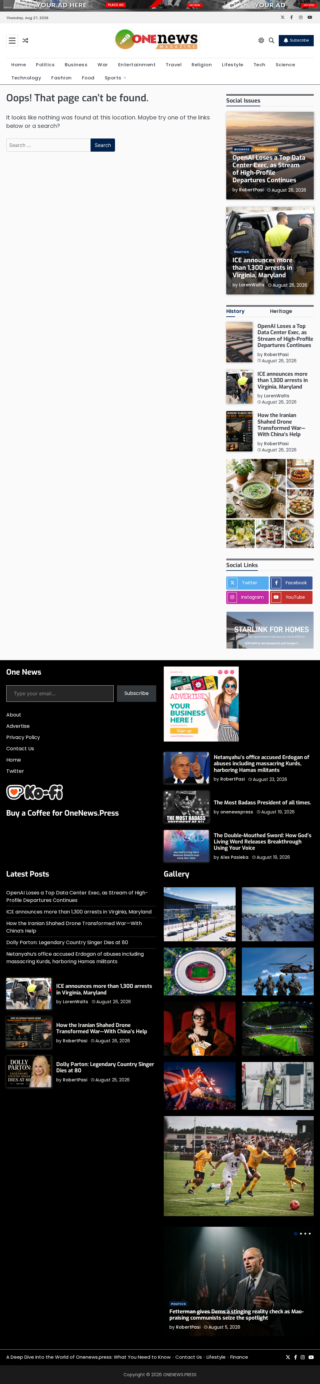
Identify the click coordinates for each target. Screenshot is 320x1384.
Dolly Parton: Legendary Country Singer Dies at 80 (67, 942)
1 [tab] (296, 1234)
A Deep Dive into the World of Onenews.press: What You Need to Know (88, 1357)
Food (88, 77)
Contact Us (20, 748)
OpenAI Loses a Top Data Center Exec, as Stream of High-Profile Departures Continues (268, 168)
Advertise (18, 726)
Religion (202, 64)
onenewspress (236, 812)
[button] (256, 488)
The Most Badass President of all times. (262, 802)
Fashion (61, 77)
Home (18, 64)
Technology (26, 77)
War (103, 64)
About (13, 714)
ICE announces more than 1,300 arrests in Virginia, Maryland (262, 267)
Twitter (15, 771)
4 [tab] (310, 1234)
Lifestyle (232, 64)
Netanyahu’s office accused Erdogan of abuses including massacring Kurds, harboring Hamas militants (261, 764)
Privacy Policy (23, 737)
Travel (174, 64)
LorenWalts (251, 285)
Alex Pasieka (234, 857)
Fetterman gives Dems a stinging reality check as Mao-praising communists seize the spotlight (236, 1314)
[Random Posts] (25, 40)
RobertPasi (251, 190)
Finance (239, 1357)
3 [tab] (305, 1234)
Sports (113, 77)
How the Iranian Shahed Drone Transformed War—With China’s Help (281, 425)
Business (76, 64)
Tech (259, 64)
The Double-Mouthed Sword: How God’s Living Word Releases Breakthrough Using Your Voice (263, 842)
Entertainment (137, 64)
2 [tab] (301, 1234)
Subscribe (299, 40)
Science (285, 64)
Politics (45, 64)
